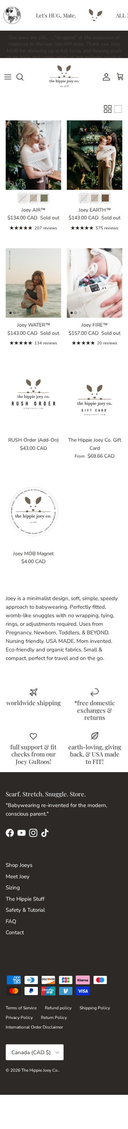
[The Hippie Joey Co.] (64, 77)
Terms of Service (21, 1008)
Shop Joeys (19, 865)
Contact (15, 932)
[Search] (23, 77)
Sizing (13, 887)
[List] (118, 109)
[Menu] (8, 77)
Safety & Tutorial (25, 910)
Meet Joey (18, 876)
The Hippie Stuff (25, 898)
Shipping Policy (95, 1008)
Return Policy (54, 1017)
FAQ (11, 921)
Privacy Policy (19, 1017)
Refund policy (58, 1008)
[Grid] (107, 109)
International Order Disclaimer (34, 1027)
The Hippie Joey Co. (40, 1070)
